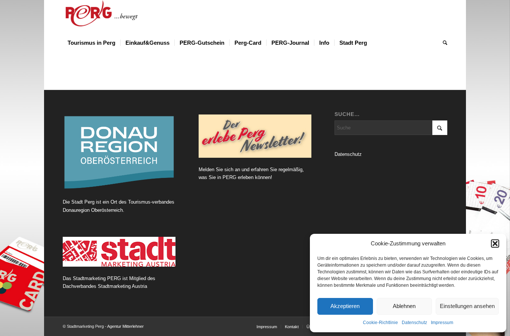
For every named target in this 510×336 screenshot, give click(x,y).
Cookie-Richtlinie (380, 322)
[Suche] (442, 43)
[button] (495, 243)
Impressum (442, 322)
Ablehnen (404, 306)
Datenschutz (414, 322)
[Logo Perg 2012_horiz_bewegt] (113, 17)
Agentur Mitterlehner (125, 326)
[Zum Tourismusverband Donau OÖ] (119, 152)
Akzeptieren (345, 306)
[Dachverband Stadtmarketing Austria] (119, 251)
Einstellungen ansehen (467, 306)
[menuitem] (91, 43)
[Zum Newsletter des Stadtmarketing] (255, 136)
